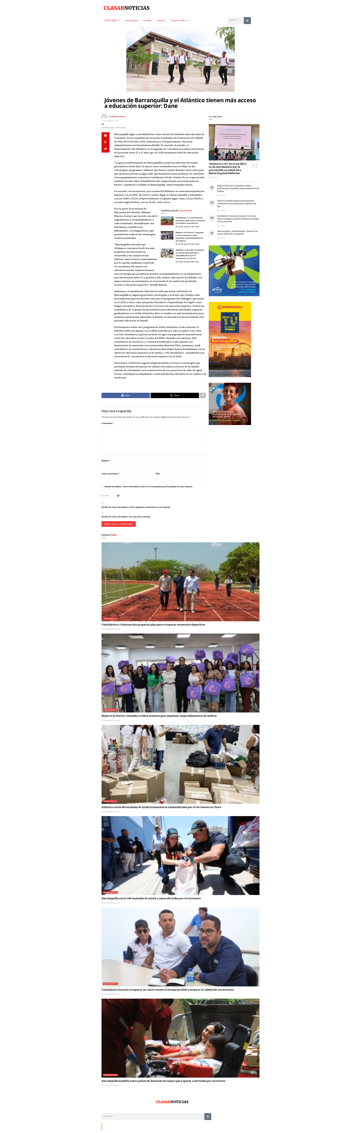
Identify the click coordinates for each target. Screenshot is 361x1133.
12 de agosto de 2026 (112, 1085)
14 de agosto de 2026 (112, 994)
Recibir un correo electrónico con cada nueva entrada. (126, 516)
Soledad (147, 20)
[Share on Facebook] (105, 135)
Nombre (106, 460)
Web (158, 473)
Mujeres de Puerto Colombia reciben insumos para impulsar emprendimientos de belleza (190, 236)
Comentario (108, 423)
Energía (116, 1126)
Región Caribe (178, 20)
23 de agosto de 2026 (188, 226)
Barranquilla (131, 20)
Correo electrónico (111, 473)
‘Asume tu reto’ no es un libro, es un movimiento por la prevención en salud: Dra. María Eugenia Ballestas (228, 169)
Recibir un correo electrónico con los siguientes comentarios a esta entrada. (136, 507)
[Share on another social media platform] (105, 149)
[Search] (247, 20)
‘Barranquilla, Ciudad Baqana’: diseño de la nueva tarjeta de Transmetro (237, 233)
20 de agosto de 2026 (189, 244)
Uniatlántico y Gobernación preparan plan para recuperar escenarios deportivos (190, 220)
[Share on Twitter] (105, 142)
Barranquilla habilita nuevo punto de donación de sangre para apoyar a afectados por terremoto (163, 1081)
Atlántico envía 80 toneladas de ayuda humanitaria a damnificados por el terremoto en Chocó (190, 254)
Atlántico (161, 20)
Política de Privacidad (136, 1126)
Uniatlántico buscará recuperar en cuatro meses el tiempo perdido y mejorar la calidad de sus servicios (238, 219)
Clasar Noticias (117, 116)
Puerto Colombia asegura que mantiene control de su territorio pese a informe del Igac (236, 203)
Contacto (107, 1126)
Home (123, 1126)
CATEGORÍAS (110, 20)
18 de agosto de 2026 (188, 261)
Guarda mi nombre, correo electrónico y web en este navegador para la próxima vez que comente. (148, 486)
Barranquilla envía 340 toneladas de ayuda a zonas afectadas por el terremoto (151, 899)
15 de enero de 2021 (110, 121)
